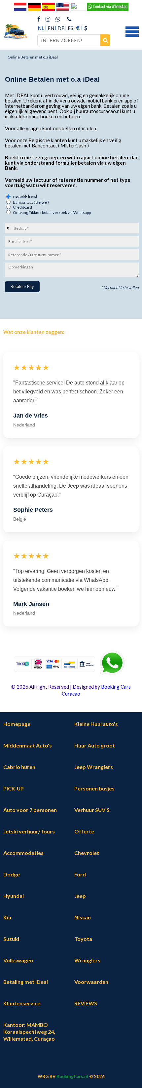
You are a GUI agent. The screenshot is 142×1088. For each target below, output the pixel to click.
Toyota (83, 939)
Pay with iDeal (25, 196)
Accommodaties (23, 853)
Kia (7, 917)
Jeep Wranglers (93, 767)
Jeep (80, 896)
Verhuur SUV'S (92, 810)
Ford (80, 874)
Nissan (82, 917)
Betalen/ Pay (22, 286)
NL (41, 28)
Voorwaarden (91, 982)
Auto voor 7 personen (30, 810)
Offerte (84, 831)
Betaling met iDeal (25, 982)
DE (60, 28)
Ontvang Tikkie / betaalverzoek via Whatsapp (52, 212)
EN (51, 28)
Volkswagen (18, 960)
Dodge (11, 874)
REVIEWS (85, 1003)
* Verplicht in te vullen (120, 287)
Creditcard (22, 207)
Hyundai (13, 896)
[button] (132, 31)
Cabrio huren (19, 767)
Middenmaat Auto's (27, 745)
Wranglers (87, 960)
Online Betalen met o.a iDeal (33, 57)
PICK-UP (13, 788)
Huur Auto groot (94, 745)
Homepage (16, 724)
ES (70, 28)
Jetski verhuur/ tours (29, 831)
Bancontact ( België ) (31, 202)
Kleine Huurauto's (96, 724)
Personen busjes (94, 788)
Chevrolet (86, 853)
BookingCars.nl (72, 1076)
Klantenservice (21, 1003)
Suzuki (11, 939)
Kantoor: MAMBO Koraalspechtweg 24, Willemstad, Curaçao (29, 1032)
